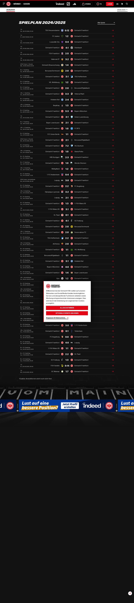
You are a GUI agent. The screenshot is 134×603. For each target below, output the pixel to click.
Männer (17, 4)
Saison (26, 4)
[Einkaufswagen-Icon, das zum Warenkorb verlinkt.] (122, 4)
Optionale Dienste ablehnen (67, 313)
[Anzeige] (17, 411)
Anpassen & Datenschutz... (56, 318)
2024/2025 (10, 10)
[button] (127, 4)
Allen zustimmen (67, 308)
